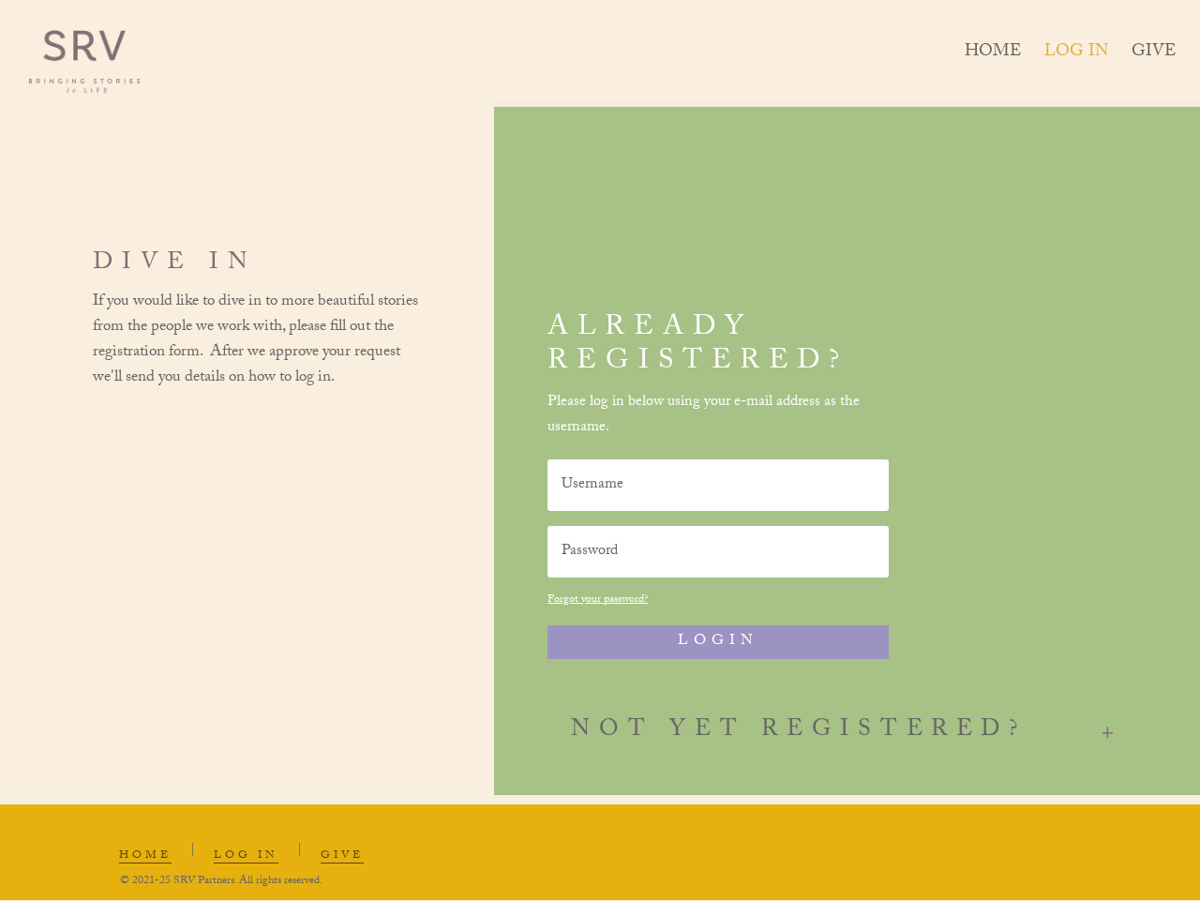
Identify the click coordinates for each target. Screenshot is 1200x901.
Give (1154, 57)
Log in (1076, 57)
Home (993, 57)
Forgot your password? (598, 600)
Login (718, 641)
